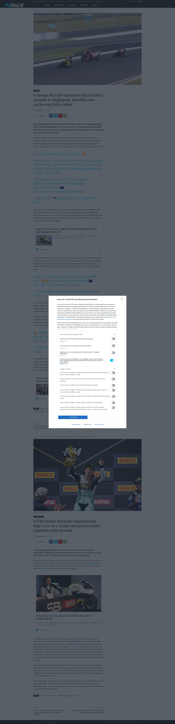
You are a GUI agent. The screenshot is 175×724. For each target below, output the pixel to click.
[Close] (122, 300)
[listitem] (87, 334)
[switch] (112, 338)
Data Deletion (76, 424)
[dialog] (87, 362)
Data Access (87, 424)
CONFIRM (73, 417)
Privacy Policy (99, 424)
